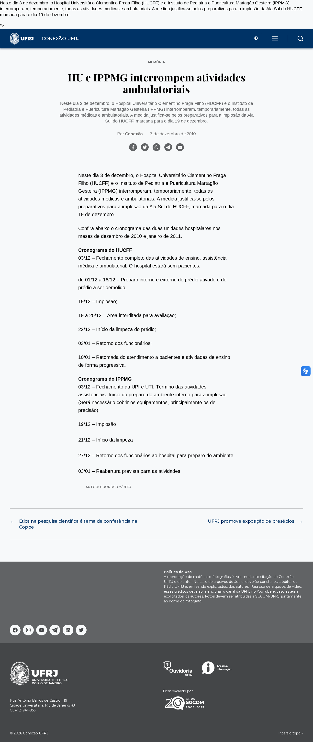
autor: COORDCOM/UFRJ (108, 487)
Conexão (134, 134)
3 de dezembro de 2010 (173, 134)
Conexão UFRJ (35, 733)
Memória (156, 62)
